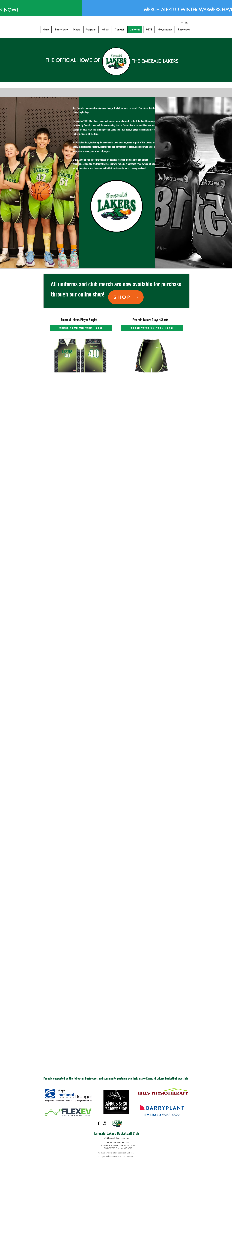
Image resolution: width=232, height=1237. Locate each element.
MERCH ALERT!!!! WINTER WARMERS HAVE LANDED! (117, 9)
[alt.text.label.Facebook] (182, 22)
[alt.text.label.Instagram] (186, 22)
